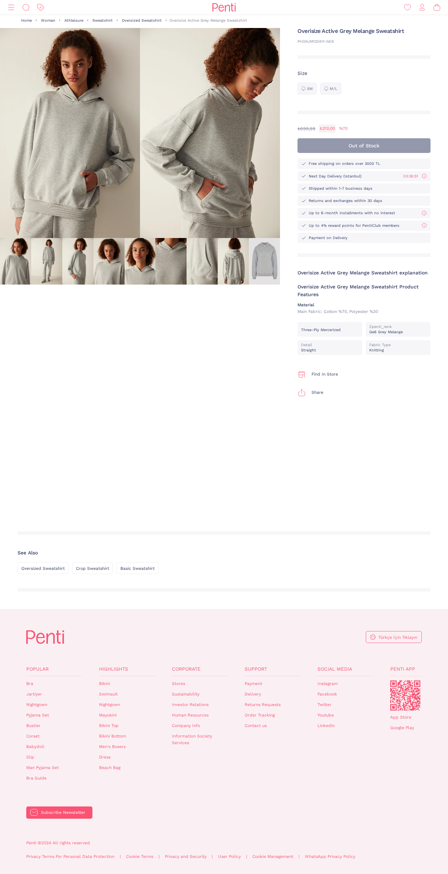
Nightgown (36, 704)
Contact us (256, 725)
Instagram (327, 683)
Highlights (113, 669)
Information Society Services (192, 739)
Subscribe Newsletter (63, 812)
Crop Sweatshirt (92, 568)
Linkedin (326, 725)
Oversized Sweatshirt (142, 20)
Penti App (402, 669)
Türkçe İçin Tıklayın (397, 637)
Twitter (324, 704)
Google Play (402, 727)
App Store (400, 717)
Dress (105, 757)
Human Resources (190, 715)
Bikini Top (109, 725)
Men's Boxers (112, 746)
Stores (178, 683)
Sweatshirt (102, 20)
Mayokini (108, 715)
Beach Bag (109, 767)
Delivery (253, 694)
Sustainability (186, 694)
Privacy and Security (185, 856)
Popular (37, 669)
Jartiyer (34, 694)
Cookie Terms (139, 856)
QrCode (405, 695)
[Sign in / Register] (422, 7)
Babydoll (35, 746)
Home (26, 20)
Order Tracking (260, 715)
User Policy (229, 856)
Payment (253, 683)
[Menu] (11, 7)
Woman (48, 20)
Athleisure (73, 20)
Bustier (33, 725)
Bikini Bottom (112, 736)
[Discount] (40, 7)
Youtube (325, 715)
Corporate (186, 669)
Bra (29, 683)
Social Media (334, 669)
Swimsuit (108, 694)
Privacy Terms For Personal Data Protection (70, 856)
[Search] (26, 7)
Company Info (186, 725)
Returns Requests (263, 704)
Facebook (327, 694)
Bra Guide (36, 778)
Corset (33, 736)
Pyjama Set (37, 715)
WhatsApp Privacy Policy (330, 856)
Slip (30, 757)
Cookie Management (272, 856)
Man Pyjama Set (42, 767)
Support (256, 669)
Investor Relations (190, 704)
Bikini (104, 683)
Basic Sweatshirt (137, 568)
